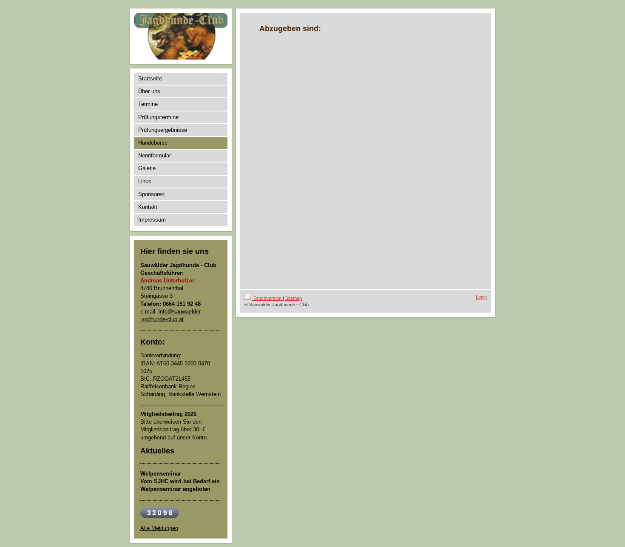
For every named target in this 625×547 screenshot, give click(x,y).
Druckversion (267, 298)
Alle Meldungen (159, 528)
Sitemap (293, 298)
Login (481, 296)
